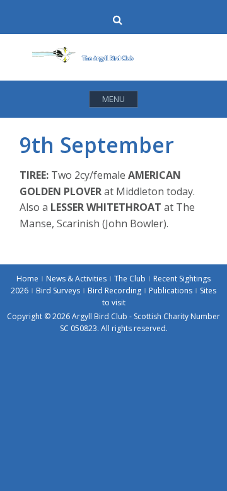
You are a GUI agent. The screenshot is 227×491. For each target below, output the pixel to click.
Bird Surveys (58, 290)
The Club (130, 278)
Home (27, 278)
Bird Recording (114, 290)
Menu (113, 98)
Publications (170, 290)
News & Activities (76, 278)
